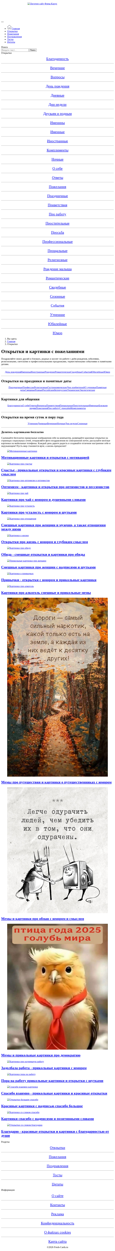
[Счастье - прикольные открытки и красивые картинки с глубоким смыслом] (19, 464)
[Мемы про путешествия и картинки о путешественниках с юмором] (57, 776)
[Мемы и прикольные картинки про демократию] (57, 1049)
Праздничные (57, 196)
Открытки (12, 31)
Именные (57, 132)
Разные (38, 390)
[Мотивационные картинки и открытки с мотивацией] (22, 451)
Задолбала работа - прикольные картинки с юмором (44, 1068)
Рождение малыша (57, 269)
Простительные (57, 223)
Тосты (10, 39)
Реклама (57, 1214)
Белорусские (60, 390)
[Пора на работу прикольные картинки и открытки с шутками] (21, 1074)
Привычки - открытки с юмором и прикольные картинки (48, 580)
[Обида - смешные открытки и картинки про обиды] (19, 548)
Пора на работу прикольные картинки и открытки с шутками (52, 1081)
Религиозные (58, 260)
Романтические (57, 278)
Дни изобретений (76, 387)
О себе (57, 168)
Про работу (57, 214)
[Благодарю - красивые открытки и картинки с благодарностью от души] (24, 1125)
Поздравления (14, 36)
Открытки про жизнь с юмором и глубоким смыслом (44, 542)
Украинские (73, 390)
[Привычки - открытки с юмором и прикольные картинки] (20, 573)
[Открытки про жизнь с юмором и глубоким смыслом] (18, 535)
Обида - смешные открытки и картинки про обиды (43, 554)
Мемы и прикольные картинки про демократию (40, 1055)
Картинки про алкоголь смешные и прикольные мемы (46, 593)
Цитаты (11, 42)
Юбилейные (57, 324)
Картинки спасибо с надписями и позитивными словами (47, 1119)
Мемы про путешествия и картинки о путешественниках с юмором (56, 782)
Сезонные (57, 296)
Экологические (87, 390)
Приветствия (57, 205)
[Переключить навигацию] (2, 21)
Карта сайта (57, 1241)
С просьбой (65, 408)
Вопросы (58, 77)
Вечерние (57, 68)
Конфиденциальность (57, 1223)
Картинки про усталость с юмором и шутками (39, 512)
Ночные (57, 159)
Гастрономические (57, 387)
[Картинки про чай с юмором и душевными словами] (17, 493)
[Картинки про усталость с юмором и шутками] (21, 506)
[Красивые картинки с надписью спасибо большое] (22, 1099)
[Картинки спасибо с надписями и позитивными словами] (23, 1112)
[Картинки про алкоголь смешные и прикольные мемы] (20, 586)
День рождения (57, 86)
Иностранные (57, 141)
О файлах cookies (57, 1232)
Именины (57, 123)
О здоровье (90, 387)
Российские (48, 390)
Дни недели (57, 104)
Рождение (50, 372)
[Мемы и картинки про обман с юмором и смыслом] (57, 912)
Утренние (57, 315)
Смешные (30, 390)
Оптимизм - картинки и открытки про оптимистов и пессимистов (55, 487)
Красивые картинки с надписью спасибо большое (42, 1106)
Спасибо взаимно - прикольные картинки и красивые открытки (54, 1093)
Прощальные (58, 251)
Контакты (57, 1205)
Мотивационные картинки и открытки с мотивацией (45, 457)
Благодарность (57, 59)
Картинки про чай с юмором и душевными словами (43, 500)
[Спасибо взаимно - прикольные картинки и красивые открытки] (22, 1087)
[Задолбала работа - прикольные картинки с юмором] (25, 1061)
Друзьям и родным (57, 114)
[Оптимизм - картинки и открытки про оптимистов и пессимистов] (28, 480)
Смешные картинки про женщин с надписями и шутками (48, 567)
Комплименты (57, 150)
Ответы (57, 178)
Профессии (28, 387)
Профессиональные (57, 241)
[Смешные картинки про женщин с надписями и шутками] (26, 560)
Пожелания (13, 34)
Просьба (57, 232)
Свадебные (57, 287)
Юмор (57, 333)
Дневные (57, 95)
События (86, 372)
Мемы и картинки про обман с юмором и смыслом (42, 919)
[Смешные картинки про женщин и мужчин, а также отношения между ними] (21, 518)
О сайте (57, 1196)
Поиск (4, 47)
